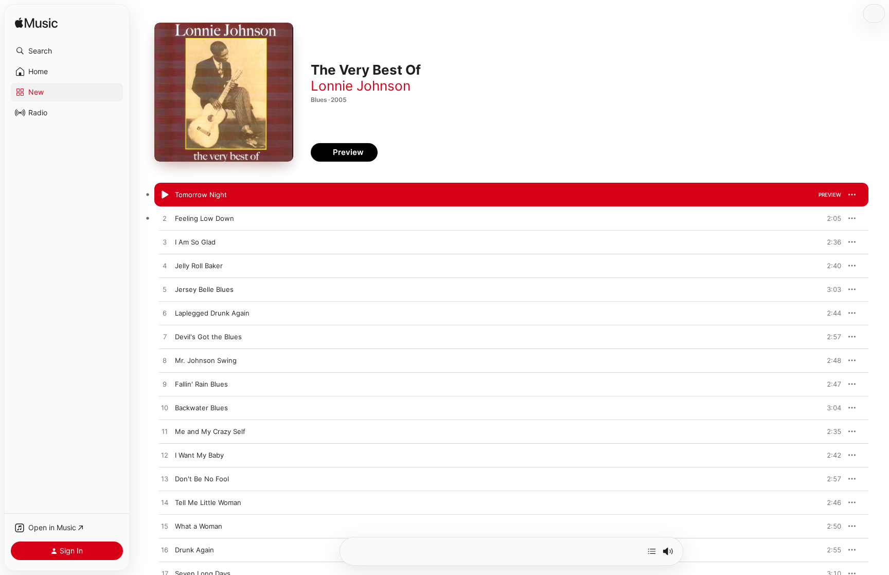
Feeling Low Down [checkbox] (204, 218)
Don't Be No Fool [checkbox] (202, 479)
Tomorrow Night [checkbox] (201, 194)
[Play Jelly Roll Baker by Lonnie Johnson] (164, 266)
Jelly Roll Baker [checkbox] (199, 266)
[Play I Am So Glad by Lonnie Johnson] (164, 242)
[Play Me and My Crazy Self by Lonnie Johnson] (164, 432)
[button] (66, 51)
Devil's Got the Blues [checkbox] (208, 337)
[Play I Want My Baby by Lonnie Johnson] (164, 455)
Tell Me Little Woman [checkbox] (208, 502)
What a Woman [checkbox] (198, 526)
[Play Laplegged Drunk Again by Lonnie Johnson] (164, 313)
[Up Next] (652, 551)
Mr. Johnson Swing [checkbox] (206, 360)
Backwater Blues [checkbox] (201, 408)
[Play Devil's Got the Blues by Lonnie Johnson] (164, 337)
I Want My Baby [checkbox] (199, 455)
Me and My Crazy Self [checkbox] (210, 431)
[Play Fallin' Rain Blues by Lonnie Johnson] (164, 384)
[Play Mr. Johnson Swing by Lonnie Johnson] (164, 360)
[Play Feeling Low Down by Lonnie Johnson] (164, 218)
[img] (36, 23)
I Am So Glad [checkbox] (195, 242)
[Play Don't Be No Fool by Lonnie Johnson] (164, 479)
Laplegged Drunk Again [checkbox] (212, 313)
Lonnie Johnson (361, 86)
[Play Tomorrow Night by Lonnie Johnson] (164, 195)
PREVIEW (830, 194)
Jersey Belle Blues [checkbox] (204, 289)
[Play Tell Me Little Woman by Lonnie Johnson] (164, 503)
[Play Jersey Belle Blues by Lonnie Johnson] (164, 289)
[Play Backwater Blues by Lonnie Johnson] (164, 408)
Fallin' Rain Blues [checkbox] (201, 384)
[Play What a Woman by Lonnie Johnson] (164, 526)
